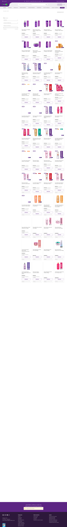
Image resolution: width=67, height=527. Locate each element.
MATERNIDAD (39, 7)
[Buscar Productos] (46, 5)
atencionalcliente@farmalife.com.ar (8, 526)
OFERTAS (62, 7)
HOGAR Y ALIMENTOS (55, 7)
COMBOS (4, 7)
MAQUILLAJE (16, 7)
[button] (11, 20)
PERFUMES (10, 7)
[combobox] (32, 5)
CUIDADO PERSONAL (31, 7)
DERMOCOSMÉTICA (23, 7)
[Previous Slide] (24, 1)
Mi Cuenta (60, 4)
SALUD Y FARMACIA (46, 7)
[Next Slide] (42, 1)
